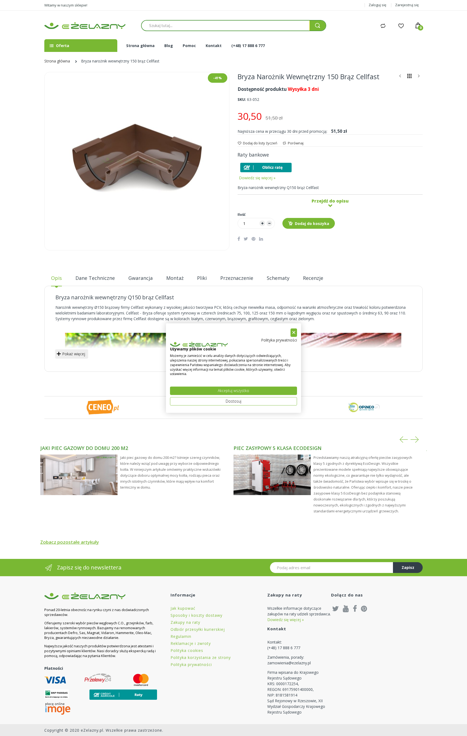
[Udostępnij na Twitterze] (246, 239)
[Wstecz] (400, 77)
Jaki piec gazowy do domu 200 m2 (84, 448)
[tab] (56, 280)
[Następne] (418, 77)
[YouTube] (346, 608)
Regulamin (181, 636)
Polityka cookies (187, 650)
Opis (56, 278)
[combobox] (225, 25)
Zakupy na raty (185, 622)
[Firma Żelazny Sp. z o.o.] (100, 595)
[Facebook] (355, 608)
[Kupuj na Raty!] (266, 167)
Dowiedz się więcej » (257, 177)
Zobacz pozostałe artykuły (69, 542)
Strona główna (57, 61)
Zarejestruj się (407, 4)
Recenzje (313, 278)
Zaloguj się (377, 4)
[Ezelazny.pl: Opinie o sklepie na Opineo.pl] (364, 407)
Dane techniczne (95, 278)
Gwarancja (140, 278)
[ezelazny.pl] (84, 25)
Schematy (278, 278)
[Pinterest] (364, 608)
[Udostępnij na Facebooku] (239, 239)
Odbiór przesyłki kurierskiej (198, 629)
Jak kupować (183, 608)
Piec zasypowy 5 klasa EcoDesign (278, 448)
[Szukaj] (317, 26)
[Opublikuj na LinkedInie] (261, 239)
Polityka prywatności (191, 664)
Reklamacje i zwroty (191, 643)
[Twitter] (335, 608)
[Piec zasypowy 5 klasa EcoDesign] (272, 475)
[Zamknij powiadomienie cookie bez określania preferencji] (294, 333)
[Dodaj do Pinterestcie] (253, 239)
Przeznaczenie (236, 278)
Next (415, 439)
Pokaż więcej (73, 353)
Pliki (202, 278)
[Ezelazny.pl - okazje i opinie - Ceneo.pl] (102, 407)
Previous (404, 439)
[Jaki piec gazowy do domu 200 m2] (79, 475)
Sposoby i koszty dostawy (196, 615)
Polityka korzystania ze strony (201, 657)
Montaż (175, 278)
